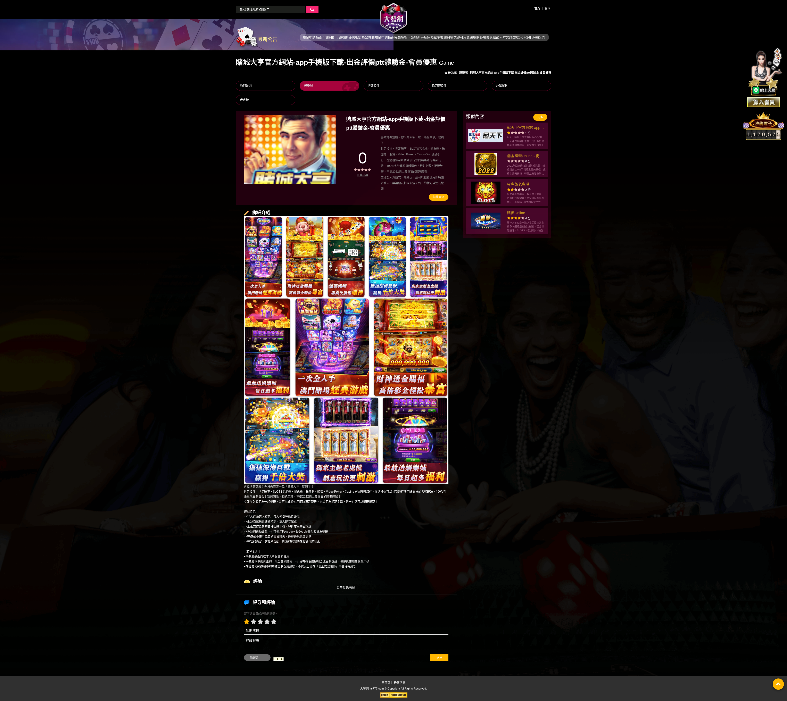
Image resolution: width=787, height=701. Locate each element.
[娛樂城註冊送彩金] (763, 102)
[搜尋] (312, 9)
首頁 (537, 8)
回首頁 (386, 682)
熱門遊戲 (246, 85)
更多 (540, 117)
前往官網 (438, 197)
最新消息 (399, 682)
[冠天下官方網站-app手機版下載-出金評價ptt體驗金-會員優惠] (485, 136)
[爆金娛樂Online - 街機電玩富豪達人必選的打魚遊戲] (485, 164)
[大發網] (393, 16)
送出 (439, 657)
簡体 (547, 8)
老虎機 (244, 99)
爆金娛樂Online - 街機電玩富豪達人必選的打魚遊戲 (525, 156)
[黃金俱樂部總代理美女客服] (765, 72)
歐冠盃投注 (439, 85)
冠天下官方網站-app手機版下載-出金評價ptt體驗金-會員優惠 (526, 128)
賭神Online (516, 213)
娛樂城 (308, 85)
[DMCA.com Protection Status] (393, 695)
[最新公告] (256, 37)
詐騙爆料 (502, 85)
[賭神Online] (485, 221)
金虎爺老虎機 (518, 184)
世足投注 (374, 85)
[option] (290, 149)
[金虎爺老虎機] (485, 193)
